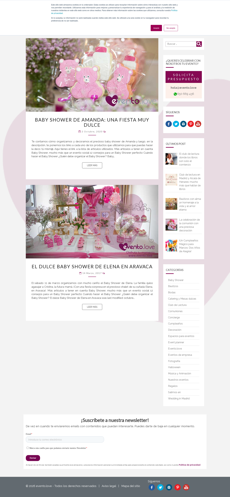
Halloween (174, 367)
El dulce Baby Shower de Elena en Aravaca (92, 266)
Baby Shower (176, 280)
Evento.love (175, 348)
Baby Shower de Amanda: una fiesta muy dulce (92, 122)
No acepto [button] (170, 28)
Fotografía (174, 361)
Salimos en (174, 392)
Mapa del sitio (130, 486)
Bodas (172, 292)
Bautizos (173, 286)
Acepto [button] (156, 28)
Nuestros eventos (178, 379)
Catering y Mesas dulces (182, 298)
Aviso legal (109, 486)
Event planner (176, 342)
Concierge (174, 317)
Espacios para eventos (181, 336)
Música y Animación (179, 373)
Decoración (174, 329)
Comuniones (175, 311)
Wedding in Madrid (179, 398)
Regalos (173, 386)
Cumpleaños (175, 323)
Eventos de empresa (180, 354)
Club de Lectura (177, 304)
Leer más (94, 165)
